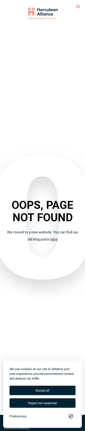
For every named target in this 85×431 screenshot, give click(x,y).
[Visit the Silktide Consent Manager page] (71, 416)
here (54, 239)
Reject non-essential (42, 403)
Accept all (42, 390)
